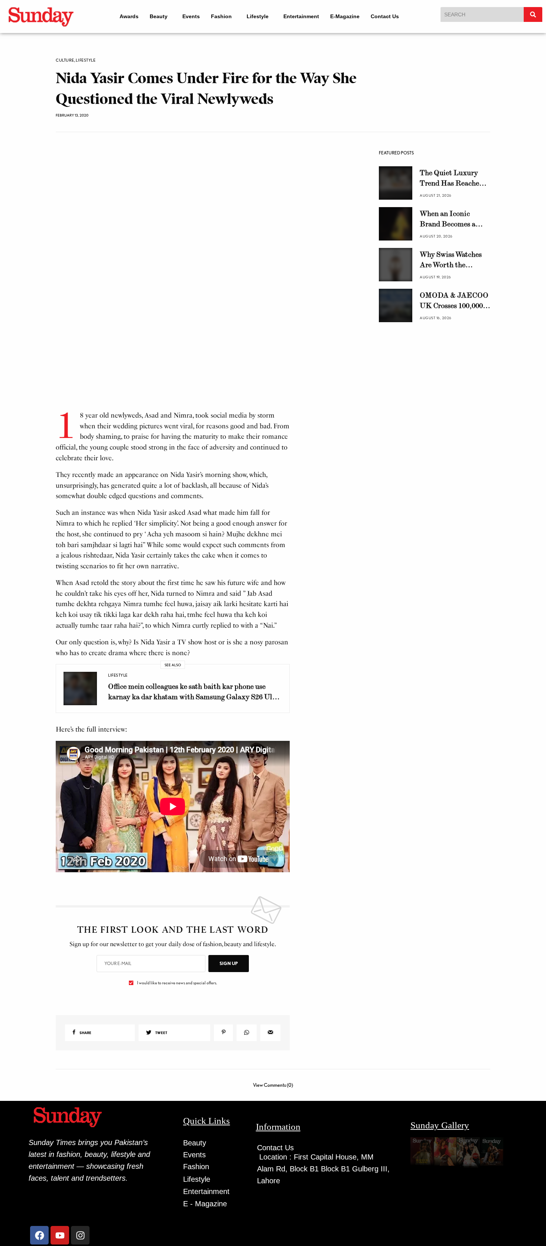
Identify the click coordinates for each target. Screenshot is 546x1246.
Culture (65, 60)
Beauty (154, 16)
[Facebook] (39, 1235)
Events (189, 16)
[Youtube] (60, 1235)
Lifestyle (259, 16)
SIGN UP (229, 963)
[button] (157, 16)
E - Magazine (205, 1204)
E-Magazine (350, 16)
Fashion (219, 16)
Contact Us (390, 16)
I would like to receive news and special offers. (177, 983)
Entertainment (306, 16)
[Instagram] (80, 1235)
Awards (124, 16)
